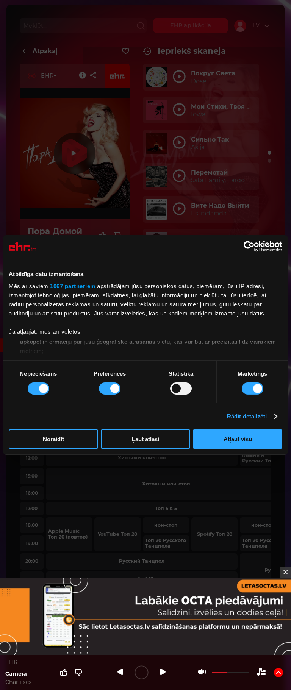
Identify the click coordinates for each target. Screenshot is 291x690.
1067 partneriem (72, 286)
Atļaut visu (238, 439)
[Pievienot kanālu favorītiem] (126, 51)
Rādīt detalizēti (247, 416)
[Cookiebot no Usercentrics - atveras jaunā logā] (249, 246)
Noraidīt (53, 439)
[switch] (109, 388)
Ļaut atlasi (145, 439)
